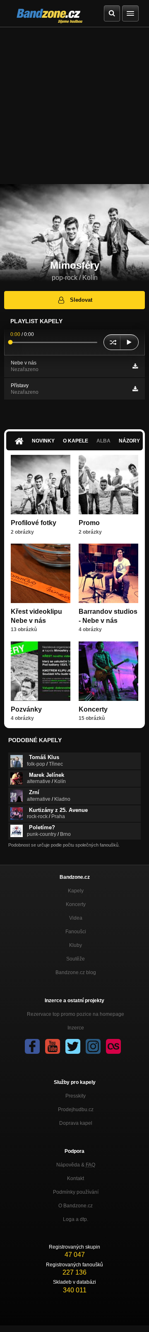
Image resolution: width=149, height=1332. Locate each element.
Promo (89, 522)
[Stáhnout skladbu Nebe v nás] (135, 366)
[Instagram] (93, 1046)
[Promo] (108, 484)
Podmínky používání (76, 1192)
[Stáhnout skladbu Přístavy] (135, 389)
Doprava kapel (75, 1123)
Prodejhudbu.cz (76, 1109)
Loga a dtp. (75, 1219)
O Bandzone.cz (75, 1206)
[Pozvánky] (40, 671)
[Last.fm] (113, 1046)
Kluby (75, 945)
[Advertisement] (74, 105)
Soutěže (75, 959)
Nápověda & (75, 1165)
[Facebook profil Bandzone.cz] (32, 1046)
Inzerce (75, 1028)
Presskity (75, 1096)
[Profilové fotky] (40, 484)
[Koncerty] (108, 671)
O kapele (75, 441)
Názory (129, 441)
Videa (75, 918)
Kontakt (75, 1178)
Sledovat (81, 300)
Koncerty (93, 709)
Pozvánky (26, 709)
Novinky (43, 441)
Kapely (76, 891)
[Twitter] (72, 1046)
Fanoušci (75, 932)
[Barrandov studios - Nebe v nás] (108, 573)
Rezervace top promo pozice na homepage (75, 1014)
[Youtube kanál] (52, 1046)
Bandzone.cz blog (75, 972)
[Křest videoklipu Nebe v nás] (40, 573)
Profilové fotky (33, 522)
